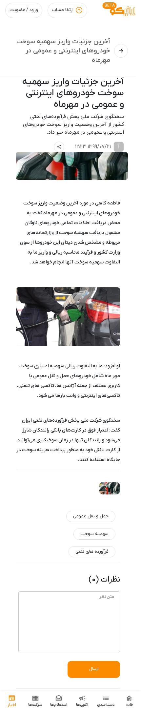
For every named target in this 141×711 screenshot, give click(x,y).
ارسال (94, 669)
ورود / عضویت (24, 10)
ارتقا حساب (62, 10)
